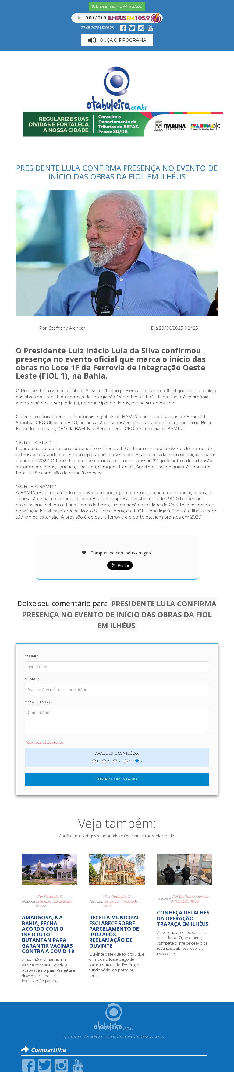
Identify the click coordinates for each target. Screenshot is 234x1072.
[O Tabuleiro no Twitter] (132, 28)
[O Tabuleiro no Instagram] (141, 28)
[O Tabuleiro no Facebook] (123, 28)
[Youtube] (78, 1065)
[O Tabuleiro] (117, 83)
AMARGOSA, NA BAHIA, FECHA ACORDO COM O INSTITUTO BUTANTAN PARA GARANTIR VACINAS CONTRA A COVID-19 (48, 934)
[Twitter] (44, 1065)
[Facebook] (28, 1065)
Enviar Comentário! (117, 779)
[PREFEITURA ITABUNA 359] (123, 124)
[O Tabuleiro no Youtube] (150, 28)
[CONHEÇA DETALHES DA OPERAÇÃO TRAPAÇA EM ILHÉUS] (184, 872)
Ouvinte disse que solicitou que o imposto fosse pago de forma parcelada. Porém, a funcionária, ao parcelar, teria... (116, 965)
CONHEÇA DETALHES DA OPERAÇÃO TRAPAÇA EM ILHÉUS (183, 918)
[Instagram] (61, 1065)
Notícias (28, 901)
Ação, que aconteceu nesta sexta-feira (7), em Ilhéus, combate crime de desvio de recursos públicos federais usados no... (182, 943)
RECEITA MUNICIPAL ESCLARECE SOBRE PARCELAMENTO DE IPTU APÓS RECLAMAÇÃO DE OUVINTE (114, 931)
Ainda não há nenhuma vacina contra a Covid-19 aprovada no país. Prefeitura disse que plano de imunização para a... (48, 970)
